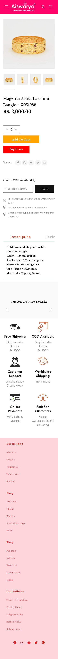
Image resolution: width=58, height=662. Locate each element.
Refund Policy (14, 629)
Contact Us (12, 466)
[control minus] (6, 129)
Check (44, 189)
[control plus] (17, 129)
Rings (9, 530)
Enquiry (10, 459)
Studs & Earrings (15, 523)
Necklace (11, 501)
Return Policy (13, 621)
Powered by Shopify (46, 660)
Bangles (10, 516)
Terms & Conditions (17, 599)
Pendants (11, 550)
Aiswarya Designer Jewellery (24, 660)
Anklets (10, 557)
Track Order (13, 473)
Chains (10, 508)
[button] (6, 6)
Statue (10, 579)
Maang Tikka (13, 572)
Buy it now (16, 149)
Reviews (10, 481)
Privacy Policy (14, 607)
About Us (11, 452)
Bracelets (11, 565)
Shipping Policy (14, 614)
